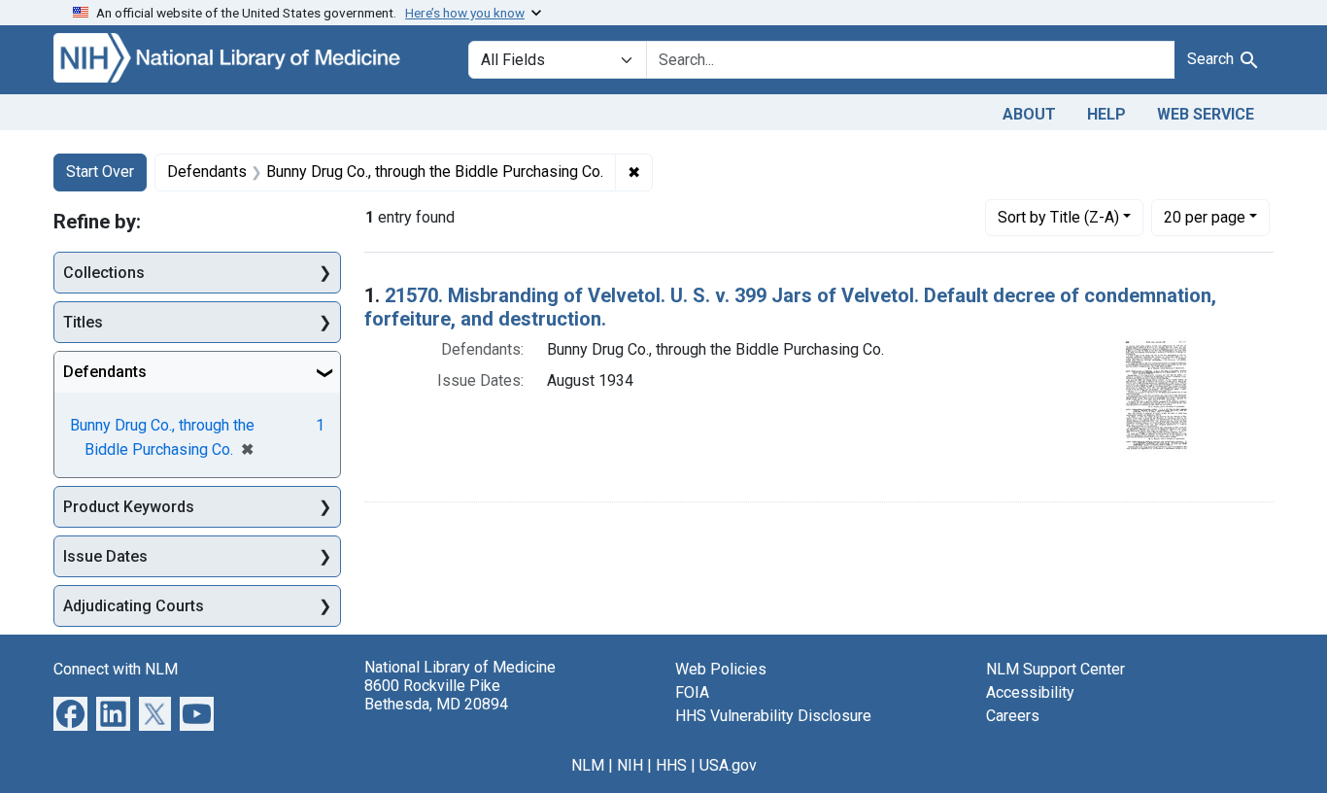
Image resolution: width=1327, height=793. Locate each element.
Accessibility (1030, 692)
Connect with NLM (115, 669)
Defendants (105, 371)
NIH (630, 765)
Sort (1058, 217)
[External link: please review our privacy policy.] (70, 713)
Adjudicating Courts (133, 606)
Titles (83, 322)
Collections (104, 272)
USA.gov (728, 765)
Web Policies (720, 669)
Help (1106, 114)
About (1029, 114)
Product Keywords (128, 507)
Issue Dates (105, 556)
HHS (671, 765)
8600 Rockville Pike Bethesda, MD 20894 (436, 694)
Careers (1012, 716)
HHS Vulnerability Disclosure (773, 716)
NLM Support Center (1055, 669)
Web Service (1205, 114)
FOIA (692, 692)
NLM (587, 765)
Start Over (100, 171)
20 (1204, 216)
